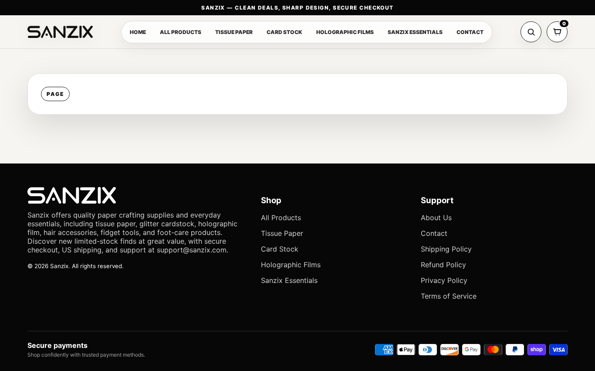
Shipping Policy (446, 249)
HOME (138, 32)
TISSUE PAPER (234, 32)
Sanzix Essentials (289, 280)
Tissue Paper (282, 233)
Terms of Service (449, 296)
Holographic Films (291, 264)
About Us (436, 217)
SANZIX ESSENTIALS (415, 32)
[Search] (531, 31)
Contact (434, 233)
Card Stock (279, 249)
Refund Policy (443, 264)
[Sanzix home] (60, 32)
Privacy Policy (444, 280)
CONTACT (469, 32)
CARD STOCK (284, 32)
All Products (281, 217)
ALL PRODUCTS (180, 32)
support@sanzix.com (192, 249)
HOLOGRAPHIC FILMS (345, 32)
